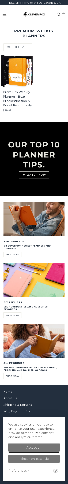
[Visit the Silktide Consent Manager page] (55, 471)
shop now (12, 254)
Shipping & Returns (17, 404)
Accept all (34, 447)
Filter (18, 47)
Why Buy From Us (16, 411)
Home (7, 391)
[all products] (34, 341)
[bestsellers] (34, 280)
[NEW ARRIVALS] (34, 219)
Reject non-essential (34, 458)
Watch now (36, 174)
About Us (10, 398)
